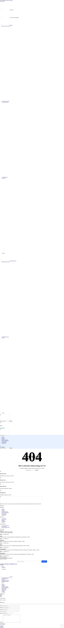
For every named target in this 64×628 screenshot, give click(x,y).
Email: (1, 609)
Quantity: (1, 613)
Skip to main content (9, 0)
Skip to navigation (3, 0)
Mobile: (1, 607)
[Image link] (21, 502)
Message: (1, 622)
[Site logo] (5, 420)
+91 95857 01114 (6, 534)
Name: (1, 605)
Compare (3, 592)
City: (1, 611)
